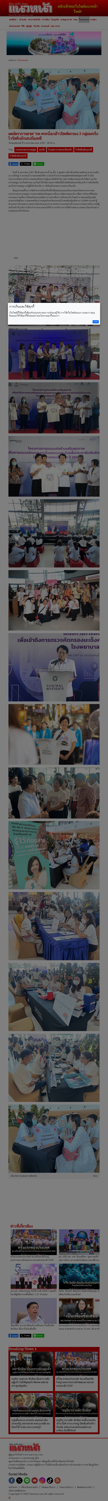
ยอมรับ (96, 321)
